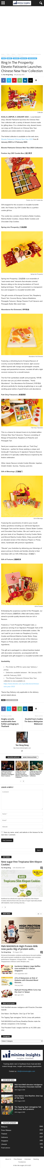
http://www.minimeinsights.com (22, 748)
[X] (9, 80)
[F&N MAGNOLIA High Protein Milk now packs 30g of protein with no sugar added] (22, 930)
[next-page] (23, 781)
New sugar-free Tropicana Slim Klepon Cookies (21, 863)
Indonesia (4, 1137)
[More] (36, 80)
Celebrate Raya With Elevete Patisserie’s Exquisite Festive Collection (36, 774)
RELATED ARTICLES (13, 757)
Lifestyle (4, 1144)
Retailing (36, 1159)
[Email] (30, 80)
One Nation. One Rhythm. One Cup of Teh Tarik (17, 1014)
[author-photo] (22, 737)
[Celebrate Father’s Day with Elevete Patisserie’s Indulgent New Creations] (7, 765)
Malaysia (23, 58)
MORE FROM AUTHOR (29, 757)
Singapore (4, 1141)
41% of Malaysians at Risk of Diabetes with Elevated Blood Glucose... (26, 980)
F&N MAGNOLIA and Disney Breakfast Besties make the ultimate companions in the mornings (20, 1022)
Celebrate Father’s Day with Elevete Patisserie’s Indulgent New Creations (7, 774)
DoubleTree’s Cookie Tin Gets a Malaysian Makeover (34, 721)
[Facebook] (3, 80)
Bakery (13, 54)
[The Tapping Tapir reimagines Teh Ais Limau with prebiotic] (7, 1110)
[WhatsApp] (19, 80)
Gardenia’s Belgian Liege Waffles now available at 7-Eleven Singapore (27, 968)
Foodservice (22, 1162)
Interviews (28, 1159)
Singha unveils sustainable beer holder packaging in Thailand (10, 722)
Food (8, 54)
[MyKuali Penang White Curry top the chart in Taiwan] (7, 993)
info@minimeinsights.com (26, 1071)
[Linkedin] (25, 80)
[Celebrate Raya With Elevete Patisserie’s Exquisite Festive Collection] (36, 765)
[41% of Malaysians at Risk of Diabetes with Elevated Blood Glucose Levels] (7, 981)
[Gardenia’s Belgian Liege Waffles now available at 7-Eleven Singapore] (7, 969)
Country (16, 58)
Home (2, 54)
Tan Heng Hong (8, 74)
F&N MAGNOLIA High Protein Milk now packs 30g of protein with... (19, 948)
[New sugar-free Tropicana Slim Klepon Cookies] (22, 883)
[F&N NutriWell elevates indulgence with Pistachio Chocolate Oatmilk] (7, 1087)
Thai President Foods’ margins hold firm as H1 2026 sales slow (21, 1029)
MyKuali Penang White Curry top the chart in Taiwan (28, 991)
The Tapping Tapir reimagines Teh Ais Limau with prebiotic (21, 1017)
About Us (8, 1159)
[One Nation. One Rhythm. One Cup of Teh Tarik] (7, 1099)
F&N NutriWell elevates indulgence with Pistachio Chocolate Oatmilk (21, 1008)
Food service (5, 1148)
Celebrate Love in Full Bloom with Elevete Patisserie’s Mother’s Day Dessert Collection (22, 774)
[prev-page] (20, 781)
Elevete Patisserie (12, 700)
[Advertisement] (22, 29)
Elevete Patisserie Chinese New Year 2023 (17, 139)
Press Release (32, 58)
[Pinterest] (14, 80)
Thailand (4, 1134)
